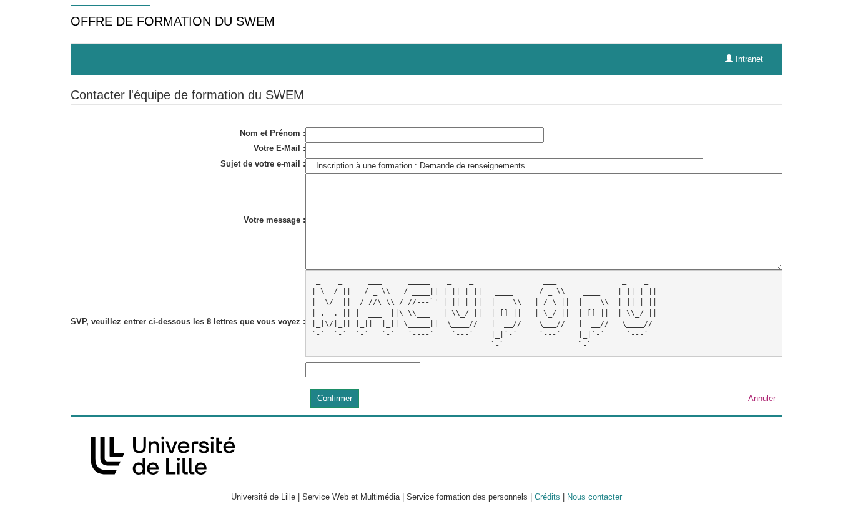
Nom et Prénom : (272, 133)
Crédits (547, 497)
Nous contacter (594, 497)
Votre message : (274, 220)
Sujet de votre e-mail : (262, 163)
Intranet (748, 59)
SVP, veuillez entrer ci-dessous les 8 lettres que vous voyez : (188, 321)
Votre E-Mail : (279, 148)
